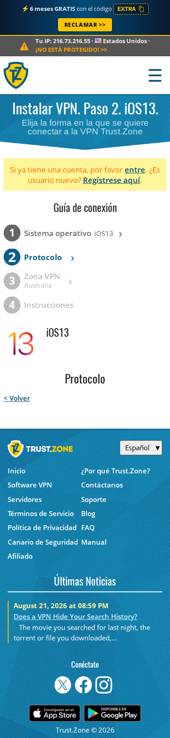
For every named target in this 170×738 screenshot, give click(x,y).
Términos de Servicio (41, 513)
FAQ (88, 527)
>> (71, 49)
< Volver (17, 398)
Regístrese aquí (111, 180)
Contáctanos (102, 484)
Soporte (94, 499)
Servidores (25, 499)
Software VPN (30, 484)
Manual (94, 541)
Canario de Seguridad (43, 541)
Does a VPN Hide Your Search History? (75, 616)
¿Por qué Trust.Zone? (115, 470)
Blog (88, 513)
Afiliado (20, 556)
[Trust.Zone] (16, 75)
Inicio (16, 470)
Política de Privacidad (42, 527)
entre (135, 169)
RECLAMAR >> (85, 25)
